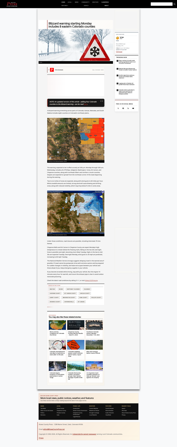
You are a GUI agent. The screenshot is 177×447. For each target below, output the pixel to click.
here (85, 104)
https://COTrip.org (91, 280)
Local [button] (69, 2)
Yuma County (83, 297)
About (107, 5)
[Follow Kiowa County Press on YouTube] (133, 108)
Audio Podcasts (110, 413)
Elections (43, 415)
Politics (42, 413)
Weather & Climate (94, 410)
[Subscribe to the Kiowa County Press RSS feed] (128, 108)
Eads (58, 415)
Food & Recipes (110, 408)
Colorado (87, 289)
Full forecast (119, 52)
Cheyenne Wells (69, 301)
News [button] (76, 2)
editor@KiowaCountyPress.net (54, 429)
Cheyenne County (55, 293)
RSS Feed (124, 410)
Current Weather (93, 408)
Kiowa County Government (80, 410)
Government (76, 408)
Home (63, 2)
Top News (43, 408)
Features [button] (64, 5)
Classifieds (105, 2)
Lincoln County (85, 293)
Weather (52, 289)
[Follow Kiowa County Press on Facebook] (123, 108)
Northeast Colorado (73, 289)
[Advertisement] (84, 85)
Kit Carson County (70, 293)
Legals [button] (86, 5)
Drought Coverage (94, 413)
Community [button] (85, 2)
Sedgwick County (55, 301)
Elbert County (54, 297)
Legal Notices (76, 416)
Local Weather (93, 415)
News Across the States (47, 410)
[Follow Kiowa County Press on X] (118, 108)
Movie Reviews (109, 410)
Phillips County (96, 297)
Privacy (123, 415)
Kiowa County (60, 408)
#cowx (61, 289)
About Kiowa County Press (129, 413)
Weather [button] (95, 2)
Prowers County (61, 413)
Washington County (69, 297)
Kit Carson (81, 301)
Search (123, 408)
